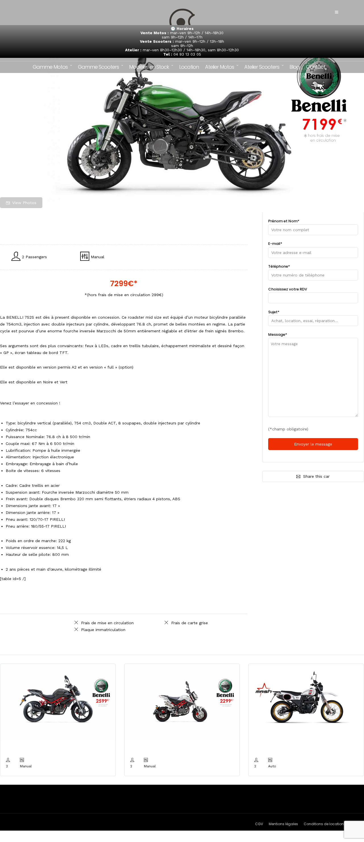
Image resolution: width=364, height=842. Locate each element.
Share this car (316, 476)
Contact (315, 66)
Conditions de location (324, 823)
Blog (294, 66)
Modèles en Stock (149, 66)
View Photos (24, 202)
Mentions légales (283, 823)
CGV (259, 823)
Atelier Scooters (261, 66)
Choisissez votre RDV (287, 289)
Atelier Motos (219, 66)
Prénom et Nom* (283, 221)
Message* (277, 334)
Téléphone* (279, 266)
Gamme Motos (50, 66)
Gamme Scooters (98, 66)
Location (189, 66)
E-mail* (275, 243)
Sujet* (274, 312)
